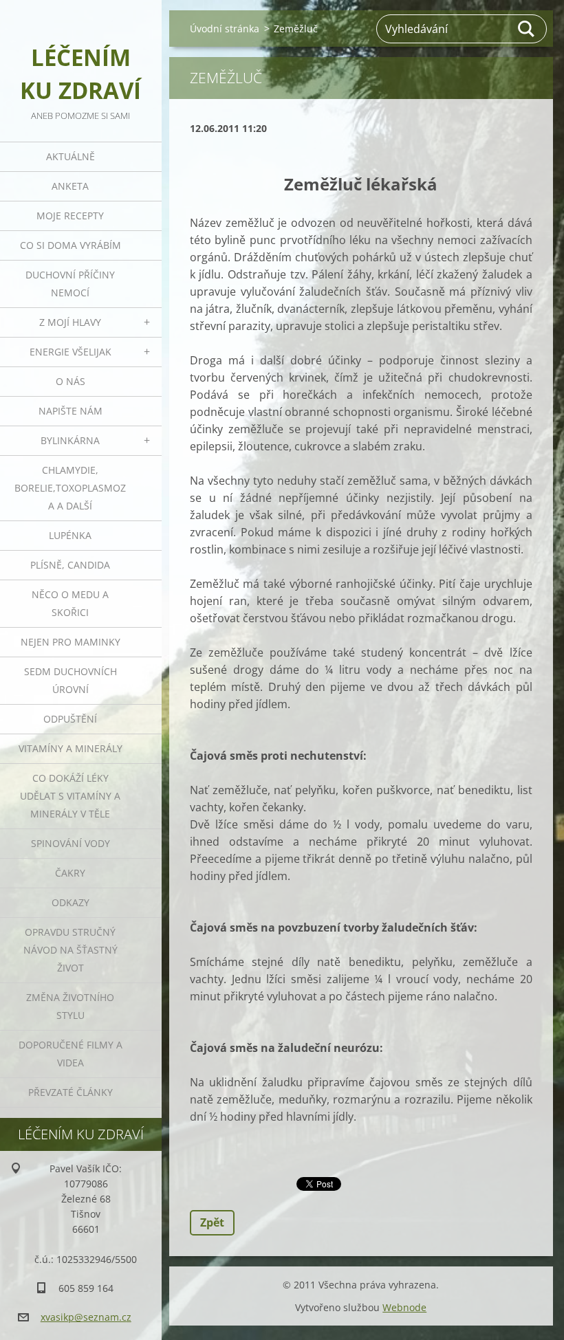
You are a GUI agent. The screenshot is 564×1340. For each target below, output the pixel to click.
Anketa (70, 186)
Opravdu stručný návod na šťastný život (70, 949)
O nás (70, 381)
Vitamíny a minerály (70, 748)
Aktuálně (70, 156)
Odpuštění (70, 718)
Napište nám (70, 410)
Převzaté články (70, 1092)
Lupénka (70, 535)
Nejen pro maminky (70, 641)
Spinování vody (70, 843)
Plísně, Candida (70, 564)
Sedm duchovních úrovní (70, 680)
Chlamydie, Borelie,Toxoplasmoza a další (70, 487)
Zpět (212, 1222)
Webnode (404, 1307)
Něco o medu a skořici (70, 603)
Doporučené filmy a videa (70, 1053)
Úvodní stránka (224, 28)
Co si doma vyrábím (70, 245)
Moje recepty (70, 215)
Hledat (527, 29)
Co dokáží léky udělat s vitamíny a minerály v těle (70, 795)
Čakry (70, 872)
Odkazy (70, 902)
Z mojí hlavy (70, 322)
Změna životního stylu (70, 1006)
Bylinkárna (70, 440)
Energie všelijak (70, 351)
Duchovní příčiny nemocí (70, 283)
